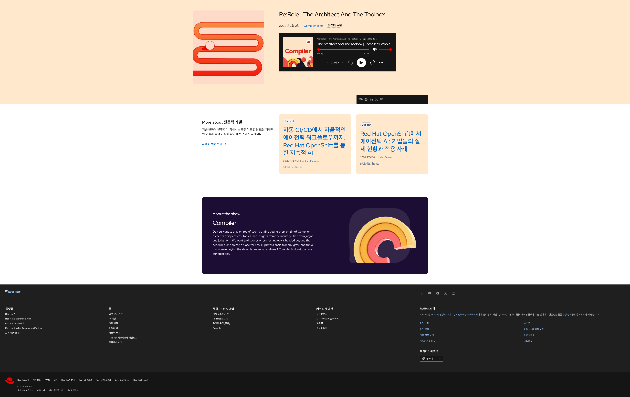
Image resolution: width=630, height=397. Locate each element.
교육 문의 (320, 323)
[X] (446, 294)
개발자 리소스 (115, 328)
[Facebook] (438, 294)
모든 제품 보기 (12, 332)
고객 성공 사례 (427, 335)
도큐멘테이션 (115, 342)
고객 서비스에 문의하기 (327, 318)
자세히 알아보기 (212, 144)
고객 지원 (113, 323)
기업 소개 (424, 323)
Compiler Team (314, 26)
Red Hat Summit (140, 380)
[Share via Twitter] (376, 99)
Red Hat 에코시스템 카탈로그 (123, 337)
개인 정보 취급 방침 (25, 390)
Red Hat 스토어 (220, 318)
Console (217, 328)
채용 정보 (528, 341)
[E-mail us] (382, 99)
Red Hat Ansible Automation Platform (24, 328)
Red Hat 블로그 (85, 380)
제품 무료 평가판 (221, 313)
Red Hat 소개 (23, 380)
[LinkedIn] (422, 294)
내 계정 (112, 318)
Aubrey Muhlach (310, 160)
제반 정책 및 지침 (56, 390)
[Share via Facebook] (366, 99)
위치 (55, 380)
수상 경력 (567, 314)
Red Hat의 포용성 (103, 380)
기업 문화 (424, 329)
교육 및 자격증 (116, 313)
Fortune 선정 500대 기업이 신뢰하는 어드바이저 (454, 314)
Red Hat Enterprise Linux (18, 318)
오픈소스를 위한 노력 (534, 329)
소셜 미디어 (321, 328)
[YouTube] (430, 294)
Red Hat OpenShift (15, 323)
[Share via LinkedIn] (371, 99)
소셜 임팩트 (529, 335)
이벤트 (47, 380)
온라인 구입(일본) (221, 323)
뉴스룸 (527, 323)
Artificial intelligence (292, 167)
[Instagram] (453, 294)
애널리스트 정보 (427, 341)
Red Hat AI (10, 313)
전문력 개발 (334, 26)
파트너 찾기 (114, 332)
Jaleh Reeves (385, 157)
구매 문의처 (321, 313)
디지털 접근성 (72, 390)
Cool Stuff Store (122, 380)
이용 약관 (41, 390)
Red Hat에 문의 (68, 380)
